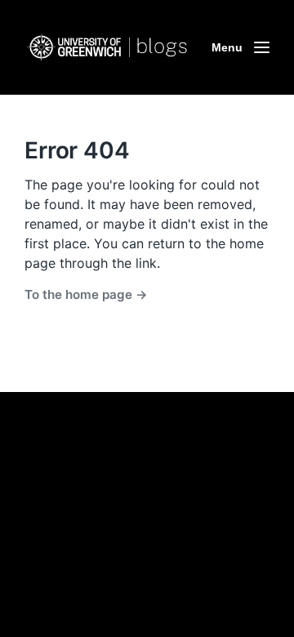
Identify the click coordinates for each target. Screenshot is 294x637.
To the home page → (86, 294)
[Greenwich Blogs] (106, 48)
